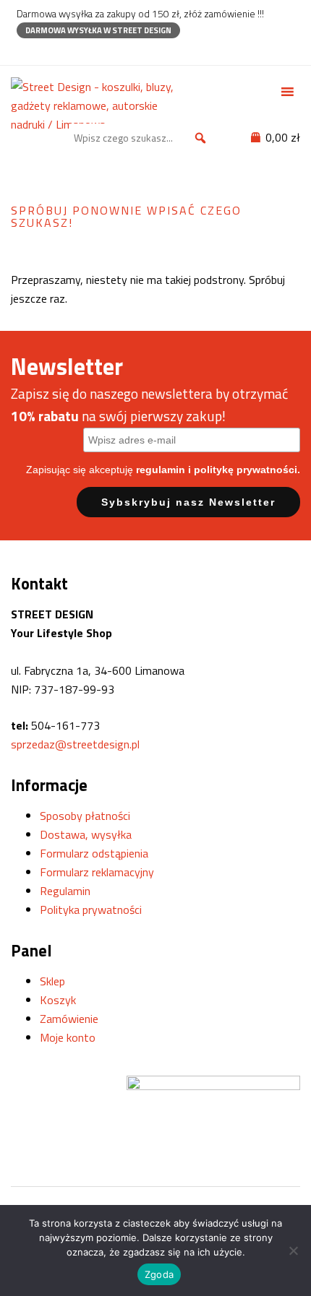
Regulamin (65, 890)
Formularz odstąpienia (94, 853)
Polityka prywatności (91, 909)
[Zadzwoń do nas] (49, 51)
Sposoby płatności (85, 815)
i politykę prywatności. (244, 469)
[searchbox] (142, 138)
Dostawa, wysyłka (86, 834)
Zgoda (159, 1274)
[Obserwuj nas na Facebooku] (23, 51)
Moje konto (67, 1037)
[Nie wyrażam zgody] (293, 1250)
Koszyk (58, 999)
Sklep (52, 981)
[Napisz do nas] (74, 51)
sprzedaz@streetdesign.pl (75, 744)
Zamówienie (69, 1018)
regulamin (160, 469)
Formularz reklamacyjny (97, 872)
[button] (200, 138)
